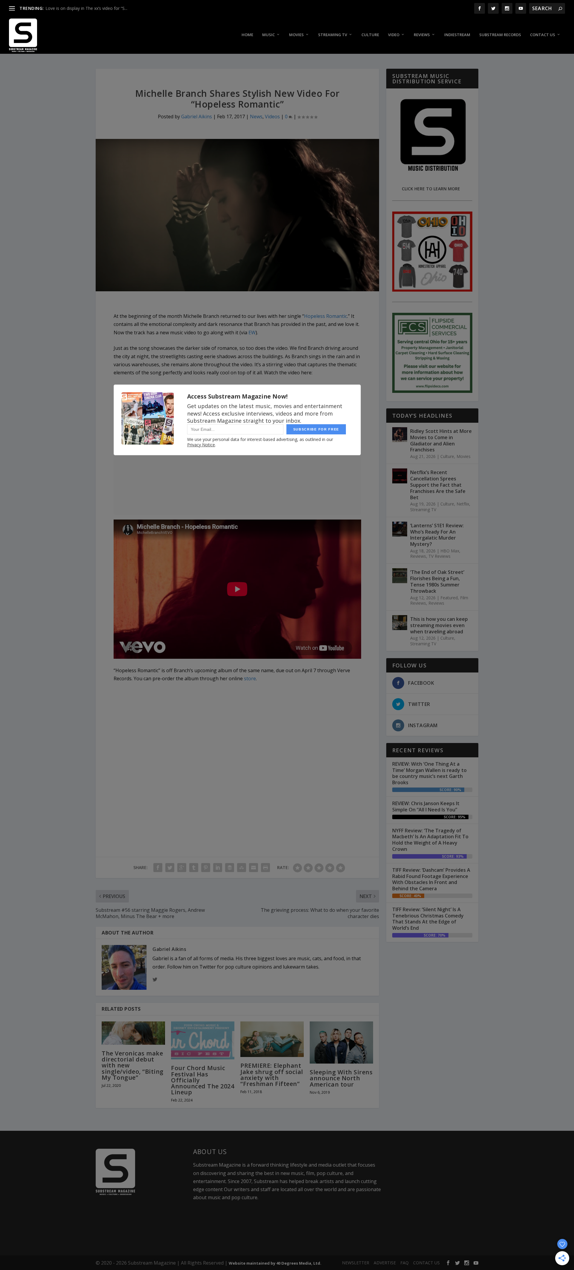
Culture (370, 34)
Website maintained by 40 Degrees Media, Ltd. (275, 1263)
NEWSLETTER (355, 1263)
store (250, 678)
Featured (449, 597)
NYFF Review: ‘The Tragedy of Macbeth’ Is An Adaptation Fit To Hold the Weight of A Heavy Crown (430, 839)
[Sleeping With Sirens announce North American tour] (341, 1042)
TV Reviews (439, 556)
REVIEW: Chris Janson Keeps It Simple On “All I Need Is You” (425, 806)
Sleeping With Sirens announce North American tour (341, 1078)
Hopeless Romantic (325, 316)
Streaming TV (332, 34)
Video (393, 34)
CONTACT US (426, 1263)
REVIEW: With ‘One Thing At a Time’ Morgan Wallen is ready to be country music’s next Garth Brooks (429, 773)
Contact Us (542, 34)
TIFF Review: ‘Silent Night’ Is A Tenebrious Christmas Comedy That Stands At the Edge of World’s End (428, 918)
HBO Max (449, 551)
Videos (272, 116)
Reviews (422, 34)
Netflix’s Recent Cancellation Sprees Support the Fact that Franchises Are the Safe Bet (437, 484)
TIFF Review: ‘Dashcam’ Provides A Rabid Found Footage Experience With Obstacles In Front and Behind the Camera (431, 879)
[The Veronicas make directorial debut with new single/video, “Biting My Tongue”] (133, 1033)
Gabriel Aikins (196, 116)
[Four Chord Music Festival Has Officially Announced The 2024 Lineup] (202, 1040)
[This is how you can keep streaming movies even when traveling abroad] (399, 622)
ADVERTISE (385, 1263)
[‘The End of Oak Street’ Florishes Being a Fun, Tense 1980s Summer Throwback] (399, 575)
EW (252, 332)
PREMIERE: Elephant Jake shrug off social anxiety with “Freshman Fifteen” (271, 1074)
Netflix (463, 504)
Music (268, 34)
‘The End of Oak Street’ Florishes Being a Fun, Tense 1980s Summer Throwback (437, 581)
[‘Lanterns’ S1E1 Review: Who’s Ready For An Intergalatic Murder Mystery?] (399, 529)
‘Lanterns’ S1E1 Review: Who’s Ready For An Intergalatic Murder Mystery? (437, 534)
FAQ (404, 1263)
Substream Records (500, 34)
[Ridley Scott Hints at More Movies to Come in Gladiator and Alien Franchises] (399, 434)
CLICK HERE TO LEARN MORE (431, 189)
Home (247, 34)
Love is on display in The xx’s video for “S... (86, 8)
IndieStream (457, 34)
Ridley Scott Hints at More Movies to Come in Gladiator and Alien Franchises (441, 440)
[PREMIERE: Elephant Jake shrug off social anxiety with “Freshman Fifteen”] (272, 1039)
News (256, 116)
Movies (296, 34)
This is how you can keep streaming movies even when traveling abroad (439, 625)
